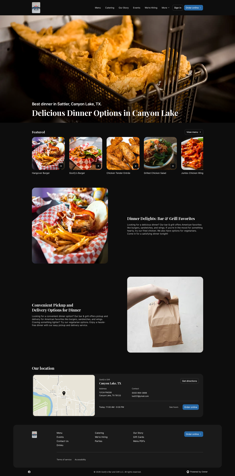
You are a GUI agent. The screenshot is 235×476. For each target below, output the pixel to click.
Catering (109, 7)
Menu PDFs (139, 441)
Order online (190, 407)
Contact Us (62, 441)
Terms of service (64, 459)
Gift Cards (138, 437)
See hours (173, 407)
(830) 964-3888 (139, 393)
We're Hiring (151, 7)
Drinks (60, 445)
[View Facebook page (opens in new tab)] (29, 472)
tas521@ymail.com (140, 396)
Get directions (189, 381)
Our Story (124, 7)
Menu (98, 7)
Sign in (177, 7)
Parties (98, 441)
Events (136, 7)
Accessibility (80, 459)
